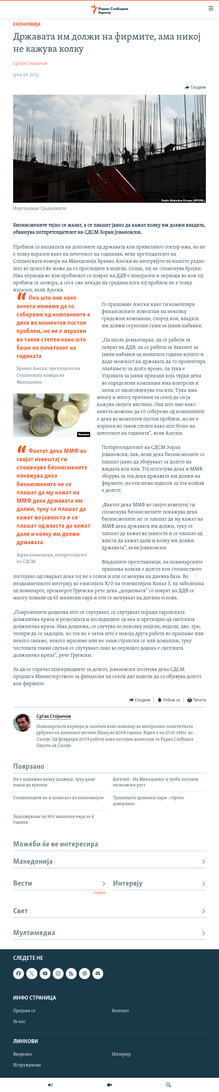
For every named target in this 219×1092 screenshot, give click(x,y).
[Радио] (50, 1085)
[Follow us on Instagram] (58, 973)
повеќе (99, 893)
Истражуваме (27, 1065)
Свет (20, 911)
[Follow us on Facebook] (18, 973)
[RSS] (71, 973)
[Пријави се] (97, 973)
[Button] (195, 87)
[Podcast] (84, 973)
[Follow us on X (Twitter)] (31, 973)
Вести (22, 884)
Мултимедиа (34, 933)
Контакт (120, 1011)
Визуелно (22, 1054)
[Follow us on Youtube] (45, 973)
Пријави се (24, 1011)
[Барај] (168, 1085)
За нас (19, 1022)
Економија (26, 24)
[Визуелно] (109, 1085)
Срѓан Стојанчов (30, 63)
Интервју (128, 884)
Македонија (33, 862)
